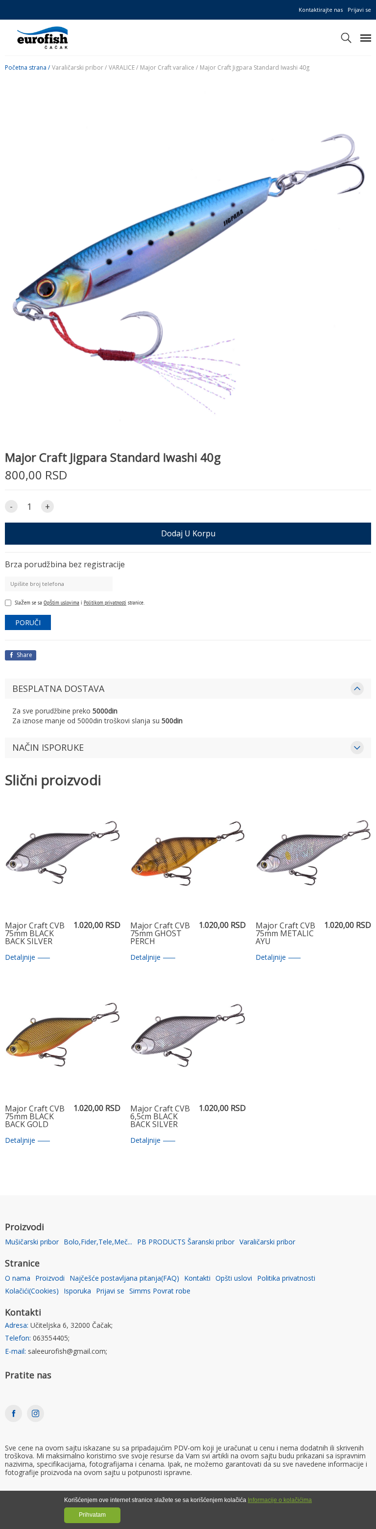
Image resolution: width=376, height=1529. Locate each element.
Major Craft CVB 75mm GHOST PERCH (160, 934)
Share (23, 655)
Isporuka (77, 1291)
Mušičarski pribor (32, 1242)
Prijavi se (359, 9)
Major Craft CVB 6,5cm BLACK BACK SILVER (160, 1117)
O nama (17, 1278)
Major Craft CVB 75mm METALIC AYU (285, 934)
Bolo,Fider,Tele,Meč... (98, 1242)
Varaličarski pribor (267, 1242)
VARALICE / (123, 67)
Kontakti (197, 1278)
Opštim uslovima (61, 602)
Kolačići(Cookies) (32, 1291)
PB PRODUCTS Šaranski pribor (186, 1242)
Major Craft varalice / (169, 67)
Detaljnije (20, 957)
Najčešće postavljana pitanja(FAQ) (124, 1278)
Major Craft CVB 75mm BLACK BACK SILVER (35, 934)
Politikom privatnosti (105, 602)
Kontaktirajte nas (321, 9)
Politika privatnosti (286, 1278)
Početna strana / (27, 67)
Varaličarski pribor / (79, 67)
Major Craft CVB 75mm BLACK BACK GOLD (35, 1117)
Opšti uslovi (233, 1278)
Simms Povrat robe (159, 1291)
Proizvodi (50, 1278)
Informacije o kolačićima (280, 1500)
